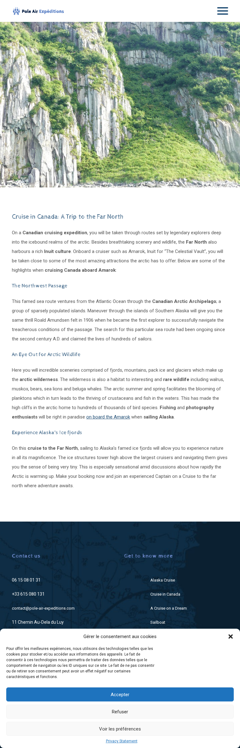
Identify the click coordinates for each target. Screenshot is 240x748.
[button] (231, 636)
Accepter (120, 694)
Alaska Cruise (162, 580)
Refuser (120, 712)
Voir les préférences (120, 729)
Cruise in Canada (165, 594)
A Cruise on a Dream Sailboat (168, 615)
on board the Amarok (108, 417)
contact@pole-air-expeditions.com (43, 608)
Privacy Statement (122, 741)
